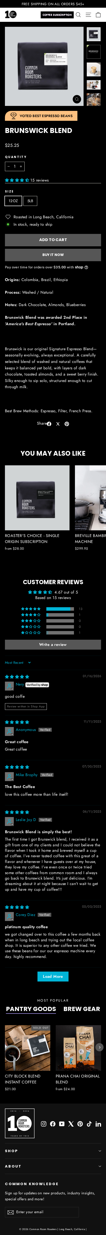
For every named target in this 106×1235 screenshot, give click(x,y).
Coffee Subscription (57, 15)
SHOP (11, 1150)
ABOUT (13, 1166)
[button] (17, 180)
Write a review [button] (53, 644)
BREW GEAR (81, 1009)
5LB (30, 201)
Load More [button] (53, 976)
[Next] (99, 1047)
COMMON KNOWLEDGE (32, 1183)
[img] (17, 677)
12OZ (13, 201)
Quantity (16, 157)
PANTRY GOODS (31, 1009)
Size (9, 191)
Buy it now (53, 254)
